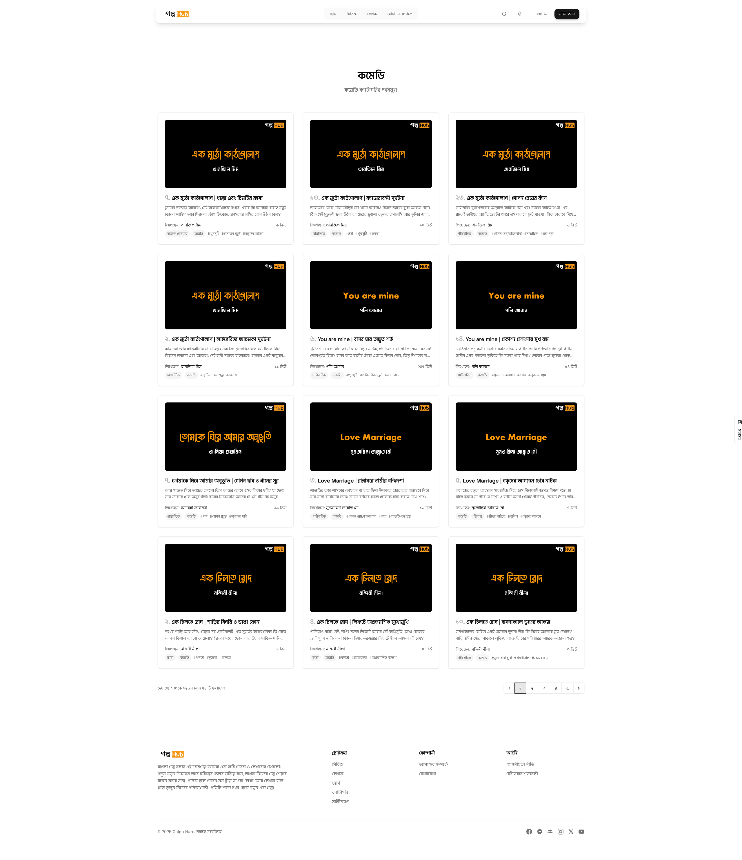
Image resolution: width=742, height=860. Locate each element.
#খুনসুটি (213, 233)
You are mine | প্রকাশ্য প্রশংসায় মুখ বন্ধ (502, 339)
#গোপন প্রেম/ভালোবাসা (507, 233)
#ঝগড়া (199, 657)
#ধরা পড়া (547, 233)
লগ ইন (542, 14)
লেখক (337, 774)
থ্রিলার (478, 516)
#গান (204, 516)
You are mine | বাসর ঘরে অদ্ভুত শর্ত (351, 339)
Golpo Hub (183, 831)
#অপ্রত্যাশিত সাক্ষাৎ (383, 657)
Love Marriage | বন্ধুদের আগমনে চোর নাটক (506, 480)
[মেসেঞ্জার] (540, 831)
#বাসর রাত (392, 375)
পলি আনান (335, 366)
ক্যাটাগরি (340, 792)
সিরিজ (337, 764)
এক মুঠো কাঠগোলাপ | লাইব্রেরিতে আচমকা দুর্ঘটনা (218, 339)
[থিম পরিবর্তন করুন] (519, 14)
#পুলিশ (513, 516)
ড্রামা (170, 657)
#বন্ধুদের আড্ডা (253, 233)
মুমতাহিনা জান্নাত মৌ (342, 507)
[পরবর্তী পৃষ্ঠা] (578, 688)
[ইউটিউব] (581, 831)
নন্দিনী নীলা (190, 649)
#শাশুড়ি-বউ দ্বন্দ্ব (400, 516)
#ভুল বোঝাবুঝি (502, 658)
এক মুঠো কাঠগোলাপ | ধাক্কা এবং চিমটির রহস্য (214, 198)
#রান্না (382, 516)
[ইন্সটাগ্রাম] (560, 831)
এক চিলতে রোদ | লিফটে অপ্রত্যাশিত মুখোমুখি (359, 621)
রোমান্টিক (318, 233)
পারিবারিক (464, 233)
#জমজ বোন (540, 658)
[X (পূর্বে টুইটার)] (571, 831)
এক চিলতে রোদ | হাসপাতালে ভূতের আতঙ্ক (503, 621)
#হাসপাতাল (522, 658)
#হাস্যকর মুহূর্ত (231, 233)
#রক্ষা (521, 375)
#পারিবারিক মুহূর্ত (371, 375)
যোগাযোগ (427, 774)
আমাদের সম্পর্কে (433, 764)
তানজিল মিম (191, 225)
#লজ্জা (374, 233)
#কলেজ (231, 375)
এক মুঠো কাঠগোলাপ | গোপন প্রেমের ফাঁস (501, 198)
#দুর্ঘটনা (205, 375)
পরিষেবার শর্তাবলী (522, 774)
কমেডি (198, 233)
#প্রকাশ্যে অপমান (503, 375)
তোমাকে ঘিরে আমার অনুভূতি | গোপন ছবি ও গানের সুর (222, 480)
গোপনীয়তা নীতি (520, 764)
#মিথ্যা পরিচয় (496, 516)
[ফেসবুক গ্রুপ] (550, 831)
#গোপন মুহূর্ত (218, 516)
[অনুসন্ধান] (504, 14)
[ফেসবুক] (529, 831)
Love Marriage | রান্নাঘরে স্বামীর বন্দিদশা (357, 480)
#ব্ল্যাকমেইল (359, 657)
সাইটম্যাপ (340, 802)
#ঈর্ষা (349, 233)
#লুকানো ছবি (238, 516)
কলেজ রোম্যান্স (177, 233)
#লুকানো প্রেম (537, 375)
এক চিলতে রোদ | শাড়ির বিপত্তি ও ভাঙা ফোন (212, 621)
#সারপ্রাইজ (531, 233)
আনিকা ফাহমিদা (194, 507)
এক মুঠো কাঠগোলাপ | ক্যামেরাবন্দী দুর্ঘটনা (357, 198)
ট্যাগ (336, 783)
